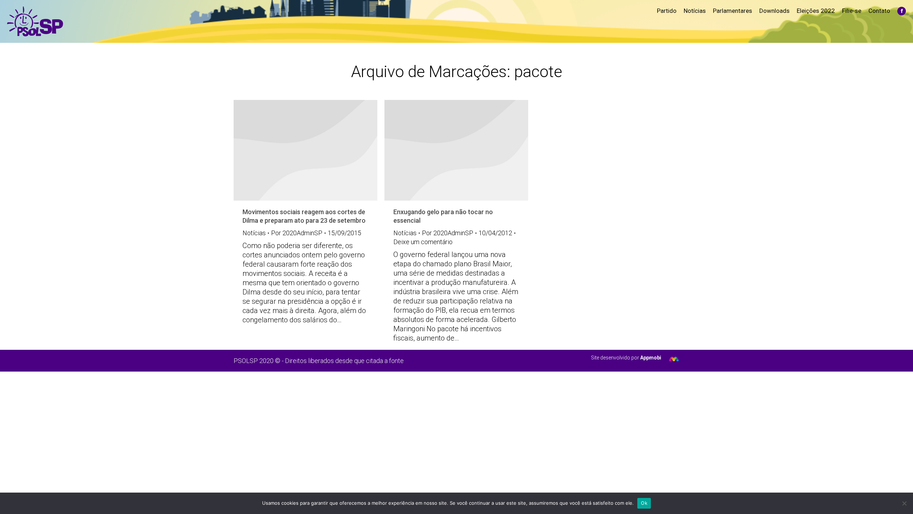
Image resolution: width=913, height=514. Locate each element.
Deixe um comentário (423, 242)
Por (296, 233)
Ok (644, 503)
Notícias (254, 233)
